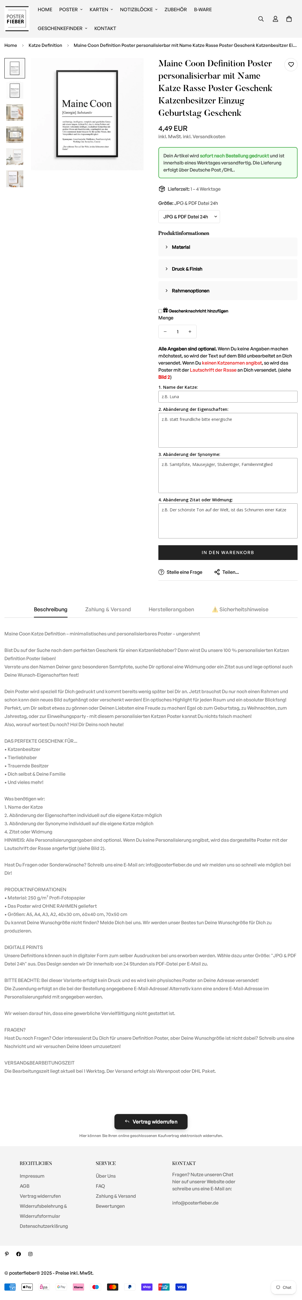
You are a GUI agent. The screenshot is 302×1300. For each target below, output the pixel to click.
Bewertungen (110, 1206)
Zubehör (176, 9)
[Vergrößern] (131, 70)
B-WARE (203, 9)
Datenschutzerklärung (44, 1226)
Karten (99, 9)
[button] (289, 19)
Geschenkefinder (60, 28)
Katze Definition (45, 45)
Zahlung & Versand (116, 1196)
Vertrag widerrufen (155, 1121)
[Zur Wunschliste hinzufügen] (291, 64)
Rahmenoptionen (190, 291)
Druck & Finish (187, 269)
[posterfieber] (16, 19)
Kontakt (105, 28)
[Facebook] (18, 1254)
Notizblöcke (136, 9)
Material (181, 247)
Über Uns (106, 1176)
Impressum (32, 1176)
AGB (24, 1186)
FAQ (100, 1186)
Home (45, 9)
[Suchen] (261, 18)
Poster (68, 9)
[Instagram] (30, 1254)
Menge (165, 318)
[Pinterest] (6, 1254)
